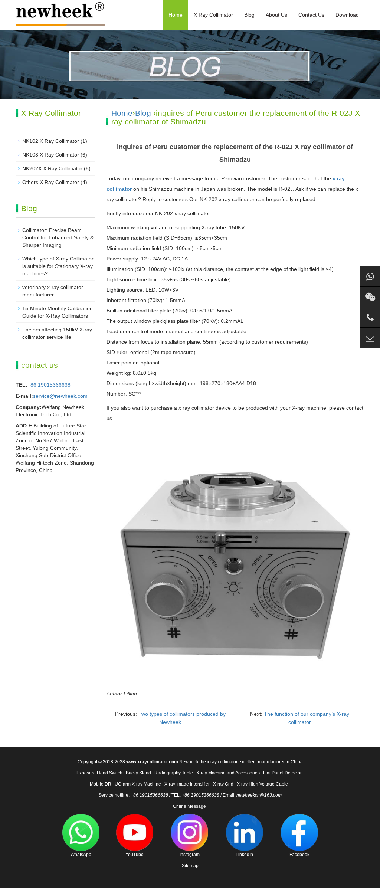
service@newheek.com (60, 396)
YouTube (134, 854)
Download (347, 15)
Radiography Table (173, 773)
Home (175, 15)
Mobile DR (100, 784)
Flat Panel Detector (282, 773)
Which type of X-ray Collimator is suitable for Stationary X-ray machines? (58, 266)
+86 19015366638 (49, 385)
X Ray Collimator (213, 15)
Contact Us (311, 15)
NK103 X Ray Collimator (50, 155)
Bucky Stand (138, 773)
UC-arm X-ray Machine (138, 784)
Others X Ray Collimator (50, 182)
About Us (276, 15)
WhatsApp (81, 854)
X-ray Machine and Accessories (228, 773)
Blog (249, 15)
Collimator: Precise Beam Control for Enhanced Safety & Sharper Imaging (58, 237)
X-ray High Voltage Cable (262, 784)
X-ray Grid (223, 784)
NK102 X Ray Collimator (50, 141)
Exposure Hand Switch (99, 773)
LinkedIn (244, 854)
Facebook (299, 854)
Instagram (190, 854)
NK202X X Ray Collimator (52, 168)
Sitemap (190, 865)
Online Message (189, 806)
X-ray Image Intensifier (187, 784)
